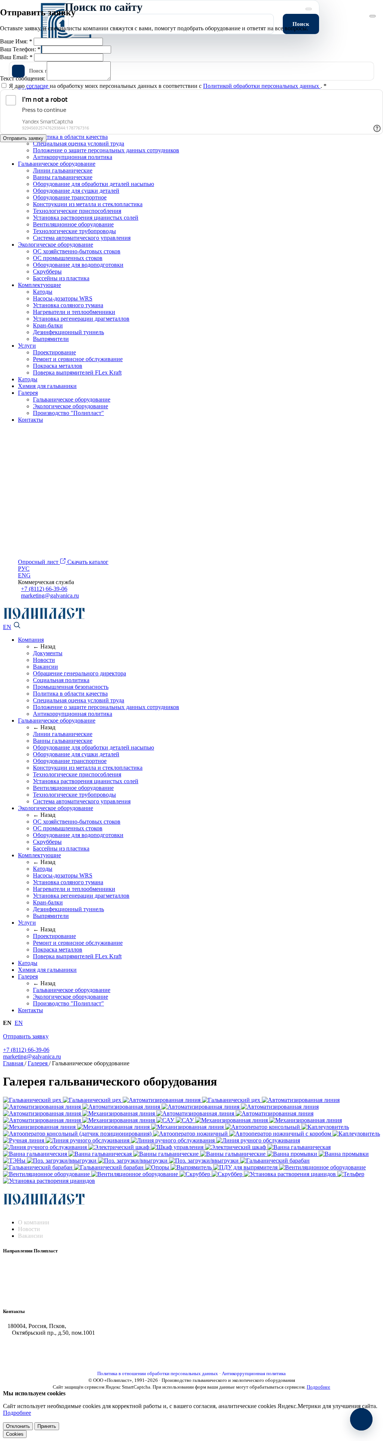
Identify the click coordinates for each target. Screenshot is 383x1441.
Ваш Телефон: (20, 49)
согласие (38, 86)
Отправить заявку (23, 138)
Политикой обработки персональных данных (262, 86)
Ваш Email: (16, 57)
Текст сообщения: (23, 78)
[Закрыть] (373, 16)
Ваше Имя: (16, 41)
